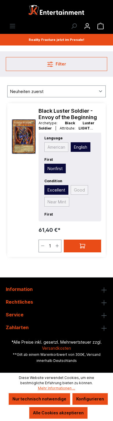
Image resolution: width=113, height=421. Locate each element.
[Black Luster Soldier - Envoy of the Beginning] (24, 137)
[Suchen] (74, 26)
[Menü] (12, 26)
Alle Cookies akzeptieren (58, 412)
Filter (60, 63)
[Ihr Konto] (87, 26)
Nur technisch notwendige (39, 398)
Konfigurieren (90, 398)
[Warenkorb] (100, 26)
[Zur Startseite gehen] (56, 11)
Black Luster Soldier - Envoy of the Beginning (68, 114)
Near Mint (57, 201)
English (80, 147)
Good (79, 189)
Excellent (56, 189)
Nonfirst (55, 168)
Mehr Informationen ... (56, 388)
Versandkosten (56, 348)
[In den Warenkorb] (82, 246)
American (56, 147)
